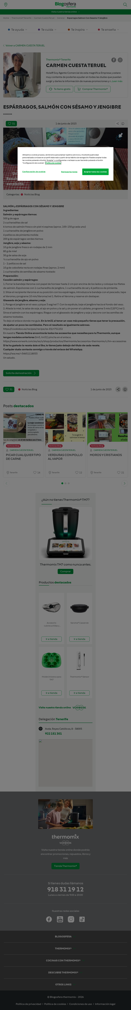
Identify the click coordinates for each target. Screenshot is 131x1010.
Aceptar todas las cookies (95, 171)
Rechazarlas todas (69, 171)
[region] (65, 164)
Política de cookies (53, 163)
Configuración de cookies (34, 171)
